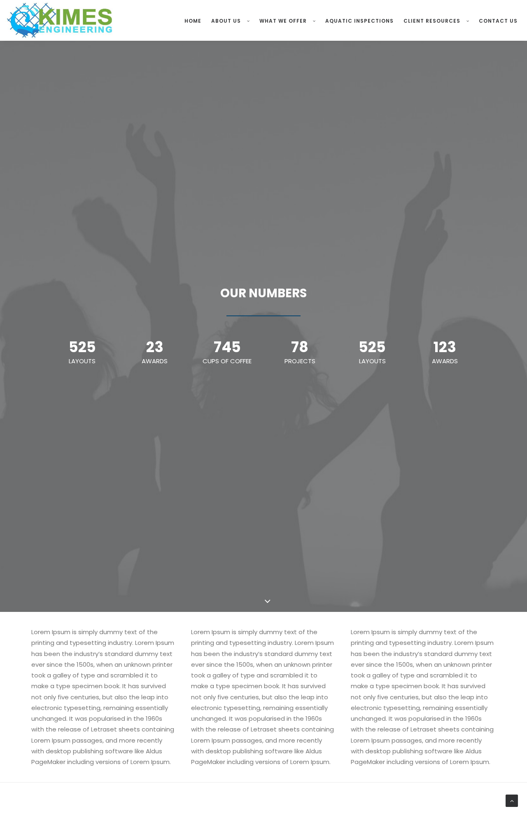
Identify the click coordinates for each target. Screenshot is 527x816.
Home (192, 20)
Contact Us (498, 20)
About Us (226, 20)
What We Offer (283, 20)
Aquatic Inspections (359, 20)
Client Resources (431, 20)
